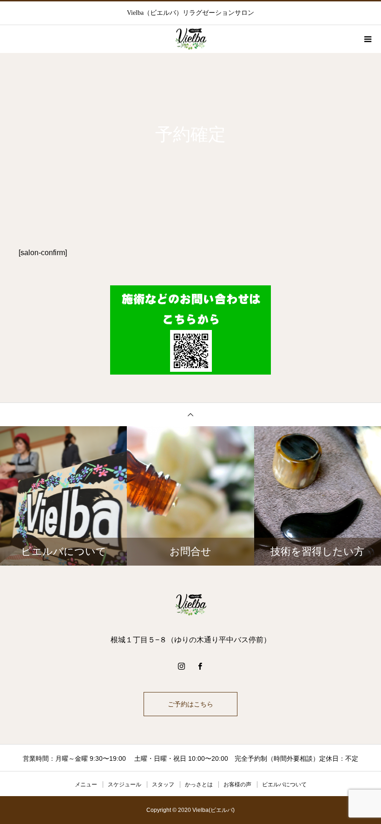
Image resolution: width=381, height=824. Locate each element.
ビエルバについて (284, 784)
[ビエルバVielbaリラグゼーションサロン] (190, 604)
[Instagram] (181, 666)
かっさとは (199, 784)
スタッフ (163, 784)
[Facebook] (199, 666)
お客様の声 (237, 784)
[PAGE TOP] (190, 414)
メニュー (86, 784)
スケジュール (124, 784)
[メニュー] (367, 39)
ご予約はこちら (190, 704)
